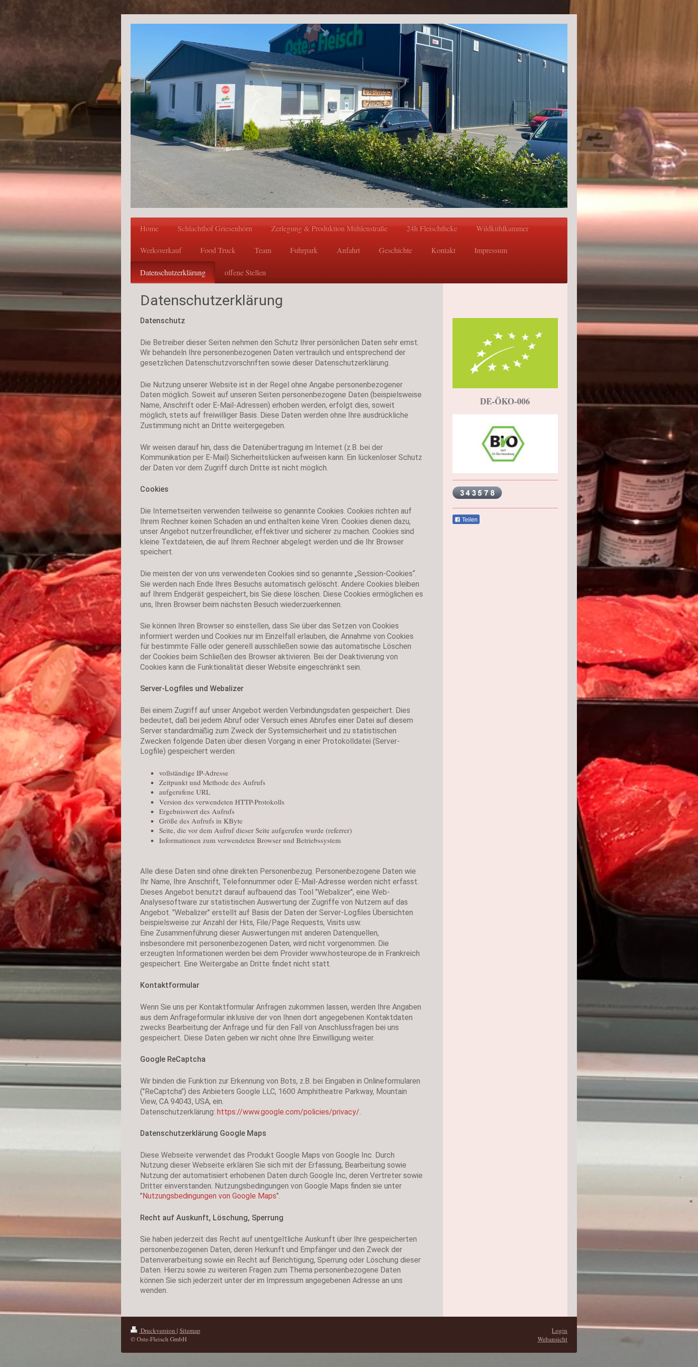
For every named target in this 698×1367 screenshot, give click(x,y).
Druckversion (158, 1330)
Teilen (469, 519)
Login (559, 1330)
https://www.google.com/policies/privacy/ (288, 1111)
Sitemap (189, 1330)
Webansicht (552, 1339)
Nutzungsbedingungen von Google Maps (209, 1195)
